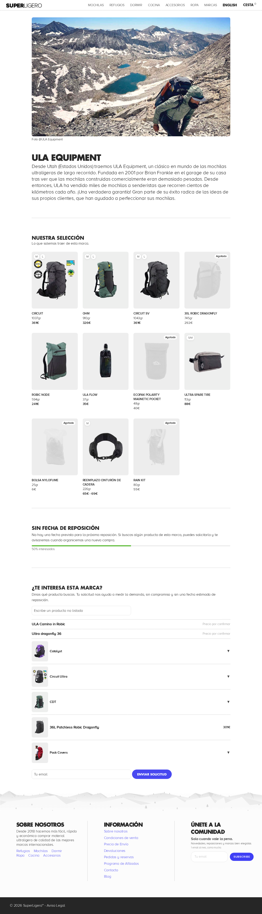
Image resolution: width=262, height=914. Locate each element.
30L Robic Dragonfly (200, 313)
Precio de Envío (116, 844)
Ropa (195, 5)
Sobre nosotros (116, 831)
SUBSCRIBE (242, 856)
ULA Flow (90, 395)
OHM (86, 313)
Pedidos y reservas (119, 857)
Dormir (136, 5)
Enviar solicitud (152, 774)
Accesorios (175, 5)
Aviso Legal (56, 905)
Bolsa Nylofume (45, 480)
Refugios (117, 5)
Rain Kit (139, 480)
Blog (107, 876)
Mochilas (96, 5)
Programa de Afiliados (121, 863)
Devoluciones (114, 850)
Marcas (210, 5)
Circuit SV (141, 313)
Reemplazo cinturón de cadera (102, 482)
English (230, 5)
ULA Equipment (52, 139)
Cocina (154, 5)
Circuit (37, 313)
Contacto (111, 870)
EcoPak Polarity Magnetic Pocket (147, 397)
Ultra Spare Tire (197, 395)
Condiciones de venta (121, 837)
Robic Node (41, 395)
